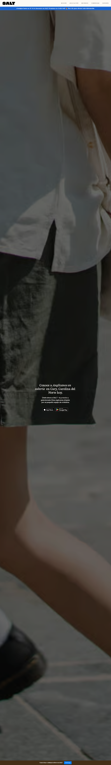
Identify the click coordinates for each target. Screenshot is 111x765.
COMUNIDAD (95, 3)
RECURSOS (84, 3)
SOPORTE (105, 3)
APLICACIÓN (74, 3)
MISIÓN (64, 3)
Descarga (67, 762)
